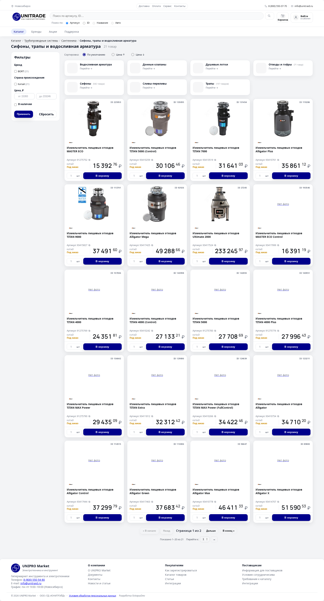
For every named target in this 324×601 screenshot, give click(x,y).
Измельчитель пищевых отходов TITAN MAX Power (90, 405)
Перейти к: (192, 539)
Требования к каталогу (256, 579)
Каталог (19, 31)
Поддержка (71, 31)
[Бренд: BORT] (71, 142)
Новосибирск (23, 6)
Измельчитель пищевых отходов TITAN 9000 (90, 235)
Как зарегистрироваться (181, 570)
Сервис (167, 6)
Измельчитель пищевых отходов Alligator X (279, 491)
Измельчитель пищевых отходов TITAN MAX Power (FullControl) (216, 405)
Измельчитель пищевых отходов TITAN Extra (153, 405)
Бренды (36, 31)
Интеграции (173, 583)
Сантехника (68, 40)
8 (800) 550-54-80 (34, 579)
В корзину (102, 175)
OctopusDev (138, 595)
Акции (53, 31)
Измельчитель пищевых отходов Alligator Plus (279, 149)
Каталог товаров (175, 574)
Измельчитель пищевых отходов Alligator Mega (153, 235)
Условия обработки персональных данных (92, 595)
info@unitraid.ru (304, 6)
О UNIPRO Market (99, 570)
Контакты (179, 6)
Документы (95, 574)
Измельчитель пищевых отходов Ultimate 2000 (216, 235)
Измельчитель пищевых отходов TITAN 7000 (216, 149)
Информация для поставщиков (262, 570)
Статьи (169, 579)
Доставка (144, 6)
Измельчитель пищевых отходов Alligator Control (90, 491)
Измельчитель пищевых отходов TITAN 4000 (90, 320)
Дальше (211, 530)
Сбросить (46, 114)
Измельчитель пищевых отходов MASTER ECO (90, 149)
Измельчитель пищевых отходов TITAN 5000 (216, 320)
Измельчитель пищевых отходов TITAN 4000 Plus (279, 320)
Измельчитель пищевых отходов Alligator (279, 405)
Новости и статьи (99, 583)
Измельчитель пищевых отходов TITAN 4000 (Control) (153, 320)
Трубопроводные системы (41, 40)
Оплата (156, 6)
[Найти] (269, 16)
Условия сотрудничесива (258, 574)
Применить (23, 114)
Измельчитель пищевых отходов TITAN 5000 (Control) (153, 149)
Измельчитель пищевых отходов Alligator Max (216, 491)
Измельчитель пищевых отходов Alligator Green (153, 491)
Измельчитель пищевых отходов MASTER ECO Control (279, 235)
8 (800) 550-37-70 (277, 6)
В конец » (228, 530)
